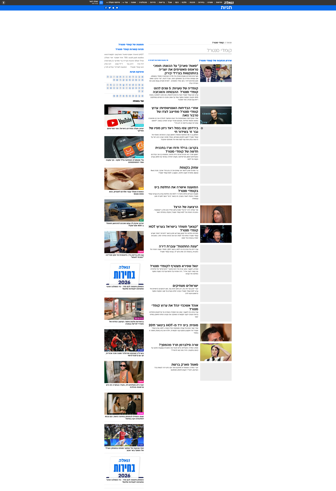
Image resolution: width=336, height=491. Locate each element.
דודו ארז (140, 64)
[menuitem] (217, 2)
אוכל (170, 3)
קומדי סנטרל (218, 43)
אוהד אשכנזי (132, 54)
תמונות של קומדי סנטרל (131, 45)
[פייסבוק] (106, 7)
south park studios (136, 57)
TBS (126, 57)
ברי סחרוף (119, 61)
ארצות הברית (128, 61)
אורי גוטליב (108, 57)
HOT (142, 54)
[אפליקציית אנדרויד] (117, 7)
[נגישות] (3, 2)
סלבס (184, 3)
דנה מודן (107, 64)
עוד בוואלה (138, 101)
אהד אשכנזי (118, 57)
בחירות (201, 3)
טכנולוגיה (143, 3)
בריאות (162, 3)
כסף (177, 3)
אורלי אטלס (139, 61)
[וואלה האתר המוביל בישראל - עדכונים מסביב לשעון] (229, 2)
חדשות (219, 3)
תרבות (192, 3)
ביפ (138, 54)
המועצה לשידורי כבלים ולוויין (115, 67)
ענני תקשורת (112, 54)
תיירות (153, 3)
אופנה (133, 3)
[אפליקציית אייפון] (113, 7)
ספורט (210, 3)
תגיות (229, 43)
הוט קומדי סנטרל (137, 67)
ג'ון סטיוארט (109, 61)
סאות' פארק (122, 54)
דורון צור (130, 64)
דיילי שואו (119, 64)
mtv (105, 54)
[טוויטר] (109, 7)
